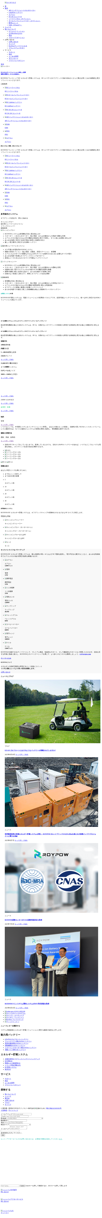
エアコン (12, 14)
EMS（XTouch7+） (15, 25)
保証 (10, 54)
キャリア (12, 44)
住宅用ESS (8, 1061)
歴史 (10, 35)
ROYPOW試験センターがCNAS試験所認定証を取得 (23, 920)
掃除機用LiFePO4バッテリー (15, 1045)
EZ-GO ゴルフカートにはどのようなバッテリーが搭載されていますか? (30, 750)
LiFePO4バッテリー (16, 12)
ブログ (7, 1102)
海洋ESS (8, 1069)
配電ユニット (13, 23)
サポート (12, 52)
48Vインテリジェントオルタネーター (22, 10)
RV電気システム (11, 1067)
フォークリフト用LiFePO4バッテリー (18, 1041)
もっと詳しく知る (7, 359)
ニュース (8, 27)
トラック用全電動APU (13, 1065)
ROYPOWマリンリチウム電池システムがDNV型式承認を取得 (27, 1003)
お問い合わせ (13, 42)
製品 (6, 8)
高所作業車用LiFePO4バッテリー (16, 1043)
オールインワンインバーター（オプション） (25, 21)
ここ (60, 1139)
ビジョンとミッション (17, 31)
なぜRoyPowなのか (15, 33)
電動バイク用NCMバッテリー (15, 1050)
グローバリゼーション (17, 37)
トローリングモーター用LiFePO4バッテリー (20, 1047)
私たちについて (10, 29)
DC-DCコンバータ (15, 17)
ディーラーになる (6, 658)
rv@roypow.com (85, 654)
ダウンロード (13, 58)
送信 (3, 1135)
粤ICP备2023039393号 (53, 1108)
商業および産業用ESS (12, 1063)
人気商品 (4, 1110)
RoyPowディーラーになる (18, 46)
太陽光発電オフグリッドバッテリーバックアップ (22, 1059)
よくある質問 (13, 56)
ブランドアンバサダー (17, 48)
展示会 (7, 1098)
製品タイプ (5, 1124)
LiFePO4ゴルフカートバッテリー (16, 1039)
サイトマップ (13, 1110)
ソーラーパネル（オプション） (20, 19)
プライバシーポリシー (17, 60)
